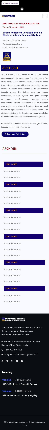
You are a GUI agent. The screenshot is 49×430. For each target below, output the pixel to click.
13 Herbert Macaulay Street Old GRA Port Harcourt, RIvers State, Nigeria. (21, 343)
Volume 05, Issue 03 (12, 191)
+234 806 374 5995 (13, 350)
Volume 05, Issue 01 (12, 203)
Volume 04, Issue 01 (12, 229)
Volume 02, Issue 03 (12, 269)
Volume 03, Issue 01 (12, 255)
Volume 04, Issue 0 (12, 217)
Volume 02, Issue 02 (12, 275)
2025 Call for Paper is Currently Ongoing (19, 384)
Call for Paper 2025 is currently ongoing (19, 395)
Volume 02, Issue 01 (12, 281)
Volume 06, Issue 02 (12, 171)
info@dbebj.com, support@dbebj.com (21, 354)
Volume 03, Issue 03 (12, 243)
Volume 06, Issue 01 (12, 177)
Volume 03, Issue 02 (12, 249)
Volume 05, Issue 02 (12, 197)
